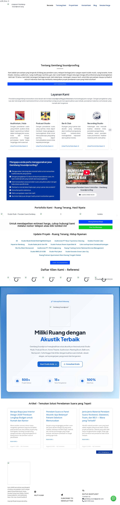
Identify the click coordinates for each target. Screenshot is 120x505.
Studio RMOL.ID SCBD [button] (38, 252)
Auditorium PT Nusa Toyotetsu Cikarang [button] (69, 241)
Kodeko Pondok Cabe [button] (95, 241)
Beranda (50, 5)
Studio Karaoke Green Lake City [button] (77, 252)
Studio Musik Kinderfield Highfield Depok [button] (36, 241)
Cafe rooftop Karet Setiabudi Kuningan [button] (94, 244)
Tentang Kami (61, 5)
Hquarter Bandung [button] (18, 244)
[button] (74, 5)
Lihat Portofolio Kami (18, 146)
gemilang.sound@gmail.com (94, 499)
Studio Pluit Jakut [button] (55, 252)
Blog (95, 5)
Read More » (14, 441)
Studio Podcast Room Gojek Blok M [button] (63, 244)
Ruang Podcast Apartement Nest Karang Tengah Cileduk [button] (60, 255)
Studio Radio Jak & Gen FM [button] (37, 244)
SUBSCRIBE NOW (87, 195)
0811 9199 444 (89, 501)
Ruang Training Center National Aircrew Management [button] (84, 248)
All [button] (17, 241)
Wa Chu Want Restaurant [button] (24, 248)
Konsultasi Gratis (73, 364)
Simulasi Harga (105, 5)
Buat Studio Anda (47, 364)
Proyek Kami (73, 5)
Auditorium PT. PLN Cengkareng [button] (49, 248)
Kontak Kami (86, 5)
